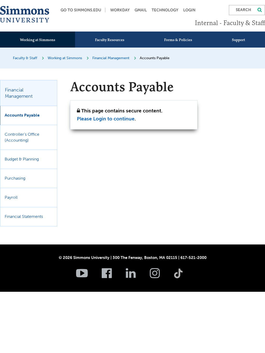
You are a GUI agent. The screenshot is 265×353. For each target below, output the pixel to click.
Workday (120, 10)
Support (238, 39)
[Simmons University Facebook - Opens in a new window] (113, 276)
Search (243, 9)
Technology (165, 10)
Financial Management (110, 58)
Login (189, 10)
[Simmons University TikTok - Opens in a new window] (186, 262)
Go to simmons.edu (81, 10)
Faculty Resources (109, 39)
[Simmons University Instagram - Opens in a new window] (161, 276)
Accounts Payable (22, 115)
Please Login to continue (106, 119)
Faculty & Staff (25, 58)
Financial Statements (24, 216)
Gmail (141, 10)
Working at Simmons (37, 39)
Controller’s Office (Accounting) (22, 137)
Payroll (11, 197)
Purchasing (15, 178)
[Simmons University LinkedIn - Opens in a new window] (137, 276)
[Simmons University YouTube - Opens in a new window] (88, 276)
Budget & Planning (22, 159)
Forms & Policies (178, 39)
